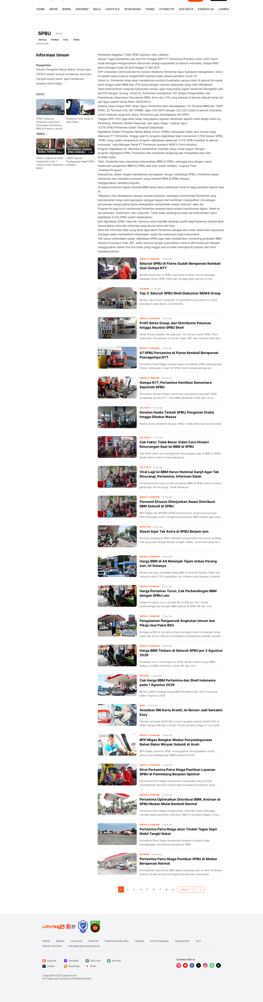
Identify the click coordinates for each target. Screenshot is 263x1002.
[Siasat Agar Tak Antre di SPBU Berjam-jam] (117, 536)
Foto (65, 39)
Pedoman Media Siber (117, 941)
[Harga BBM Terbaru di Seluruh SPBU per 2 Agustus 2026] (117, 655)
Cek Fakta (186, 9)
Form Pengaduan (159, 941)
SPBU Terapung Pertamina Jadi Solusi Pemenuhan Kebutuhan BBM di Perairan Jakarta (49, 123)
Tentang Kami (182, 941)
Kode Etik (94, 941)
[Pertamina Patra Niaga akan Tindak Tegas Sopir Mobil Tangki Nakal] (117, 834)
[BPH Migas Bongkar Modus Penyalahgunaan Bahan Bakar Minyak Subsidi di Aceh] (117, 745)
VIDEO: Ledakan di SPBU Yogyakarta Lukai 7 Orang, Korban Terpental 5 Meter (50, 163)
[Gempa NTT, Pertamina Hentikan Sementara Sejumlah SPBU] (117, 387)
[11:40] (80, 146)
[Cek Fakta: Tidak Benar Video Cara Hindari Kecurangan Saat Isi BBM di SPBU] (117, 447)
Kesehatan (132, 9)
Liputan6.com (69, 975)
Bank (142, 705)
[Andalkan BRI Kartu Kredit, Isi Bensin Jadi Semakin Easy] (117, 715)
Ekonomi (145, 288)
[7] (80, 106)
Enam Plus (206, 9)
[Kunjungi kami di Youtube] (185, 965)
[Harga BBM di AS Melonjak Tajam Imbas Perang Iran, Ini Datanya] (117, 566)
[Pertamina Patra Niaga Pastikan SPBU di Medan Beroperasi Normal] (117, 864)
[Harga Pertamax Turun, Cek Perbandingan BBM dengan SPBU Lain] (117, 596)
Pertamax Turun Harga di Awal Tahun (79, 120)
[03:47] (50, 146)
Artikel (55, 39)
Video (76, 39)
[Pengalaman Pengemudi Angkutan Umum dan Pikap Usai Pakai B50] (117, 626)
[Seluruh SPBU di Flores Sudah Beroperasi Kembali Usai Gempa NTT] (117, 268)
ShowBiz (82, 9)
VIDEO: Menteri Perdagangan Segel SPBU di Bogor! (80, 161)
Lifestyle (112, 9)
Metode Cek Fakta (52, 946)
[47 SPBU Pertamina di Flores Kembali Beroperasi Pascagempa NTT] (117, 358)
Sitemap (139, 941)
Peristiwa (145, 527)
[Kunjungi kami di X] (198, 965)
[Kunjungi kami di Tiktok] (218, 965)
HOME (40, 9)
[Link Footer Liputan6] (59, 927)
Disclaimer (76, 941)
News (53, 9)
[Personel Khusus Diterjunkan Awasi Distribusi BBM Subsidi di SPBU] (117, 506)
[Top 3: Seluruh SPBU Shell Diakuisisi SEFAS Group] (117, 298)
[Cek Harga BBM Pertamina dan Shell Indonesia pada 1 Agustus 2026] (117, 685)
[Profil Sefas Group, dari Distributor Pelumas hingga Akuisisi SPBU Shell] (117, 328)
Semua (42, 39)
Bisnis (66, 9)
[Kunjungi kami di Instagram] (205, 965)
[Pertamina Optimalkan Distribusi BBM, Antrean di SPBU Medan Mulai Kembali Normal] (117, 804)
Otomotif (166, 9)
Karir (198, 941)
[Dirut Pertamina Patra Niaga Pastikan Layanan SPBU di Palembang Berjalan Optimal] (117, 774)
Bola (97, 9)
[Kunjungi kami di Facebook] (192, 965)
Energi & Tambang (150, 259)
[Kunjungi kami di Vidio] (178, 965)
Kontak (46, 941)
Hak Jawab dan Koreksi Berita (84, 946)
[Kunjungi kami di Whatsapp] (211, 965)
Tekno (150, 9)
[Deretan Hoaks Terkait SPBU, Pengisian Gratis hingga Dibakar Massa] (117, 417)
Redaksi (60, 941)
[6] (50, 106)
